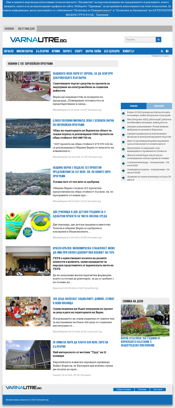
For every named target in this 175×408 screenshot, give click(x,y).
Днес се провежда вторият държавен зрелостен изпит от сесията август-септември (148, 143)
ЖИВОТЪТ (128, 51)
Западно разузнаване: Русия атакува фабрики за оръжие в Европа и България (147, 129)
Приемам (102, 15)
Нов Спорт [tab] (159, 105)
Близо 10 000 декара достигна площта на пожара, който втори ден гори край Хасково (148, 115)
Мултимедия (26, 29)
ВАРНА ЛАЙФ (93, 51)
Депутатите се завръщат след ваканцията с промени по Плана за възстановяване (147, 150)
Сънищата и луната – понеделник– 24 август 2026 (148, 171)
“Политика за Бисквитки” (131, 10)
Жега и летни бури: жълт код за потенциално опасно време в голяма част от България (148, 158)
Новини (9, 29)
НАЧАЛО (9, 51)
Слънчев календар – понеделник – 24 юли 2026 (148, 163)
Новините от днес (160, 56)
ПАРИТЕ (67, 51)
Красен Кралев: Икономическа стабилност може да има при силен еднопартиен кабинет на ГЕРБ (84, 250)
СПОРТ (79, 51)
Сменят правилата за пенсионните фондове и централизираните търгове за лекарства (149, 136)
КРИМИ (56, 51)
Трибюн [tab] (134, 105)
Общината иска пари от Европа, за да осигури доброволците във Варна (83, 75)
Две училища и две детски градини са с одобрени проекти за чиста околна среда (80, 214)
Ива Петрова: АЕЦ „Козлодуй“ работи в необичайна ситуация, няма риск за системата (149, 122)
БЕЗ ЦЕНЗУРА (112, 51)
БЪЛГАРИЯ (42, 51)
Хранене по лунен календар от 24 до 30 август (149, 178)
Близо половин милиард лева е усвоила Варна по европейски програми (83, 122)
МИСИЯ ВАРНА (25, 51)
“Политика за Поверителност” (92, 10)
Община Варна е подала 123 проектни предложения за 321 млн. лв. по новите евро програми (82, 171)
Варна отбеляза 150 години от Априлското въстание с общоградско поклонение (140, 341)
